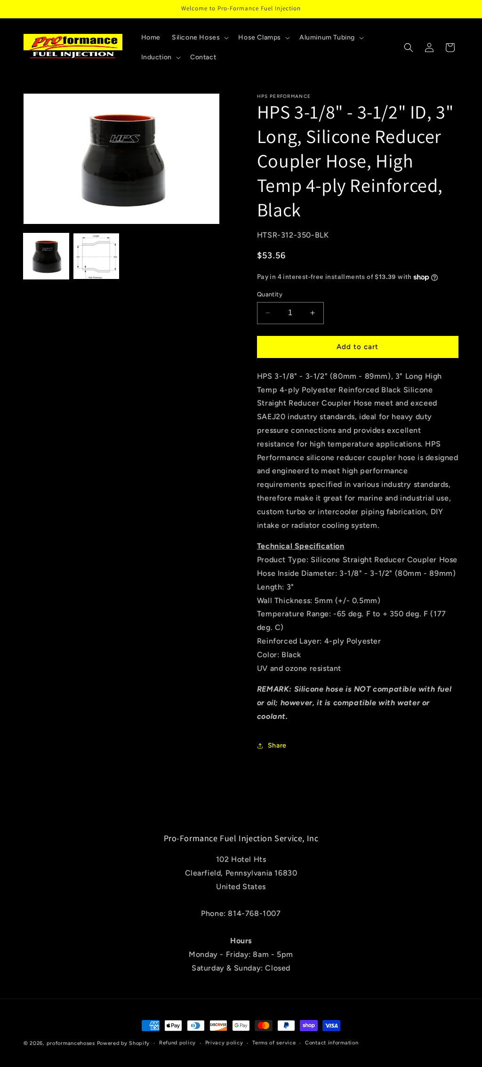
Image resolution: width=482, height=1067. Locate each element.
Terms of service (274, 1043)
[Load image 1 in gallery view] (46, 256)
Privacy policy (224, 1043)
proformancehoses (71, 1043)
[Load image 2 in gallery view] (96, 256)
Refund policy (177, 1043)
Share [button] (277, 745)
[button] (199, 38)
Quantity (269, 294)
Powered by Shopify (123, 1043)
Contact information (331, 1043)
